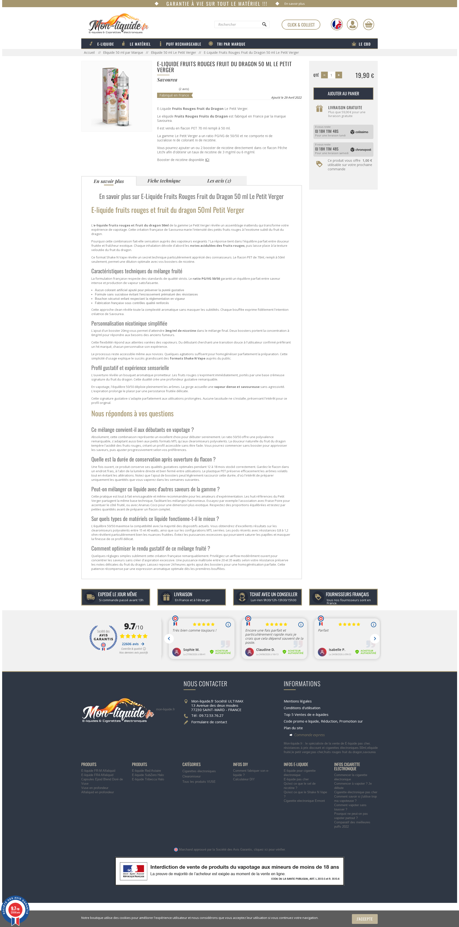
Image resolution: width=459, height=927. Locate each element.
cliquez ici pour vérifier (269, 849)
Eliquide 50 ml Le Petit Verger (173, 52)
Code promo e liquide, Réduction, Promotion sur (323, 721)
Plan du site (293, 727)
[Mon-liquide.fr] (114, 23)
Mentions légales (298, 701)
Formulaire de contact (209, 721)
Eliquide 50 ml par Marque (123, 52)
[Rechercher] (264, 25)
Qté (316, 75)
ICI (207, 159)
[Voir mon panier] (369, 24)
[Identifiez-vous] (352, 24)
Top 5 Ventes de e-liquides (306, 714)
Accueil (90, 52)
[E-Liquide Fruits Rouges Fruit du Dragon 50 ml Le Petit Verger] (117, 96)
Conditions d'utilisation (302, 707)
